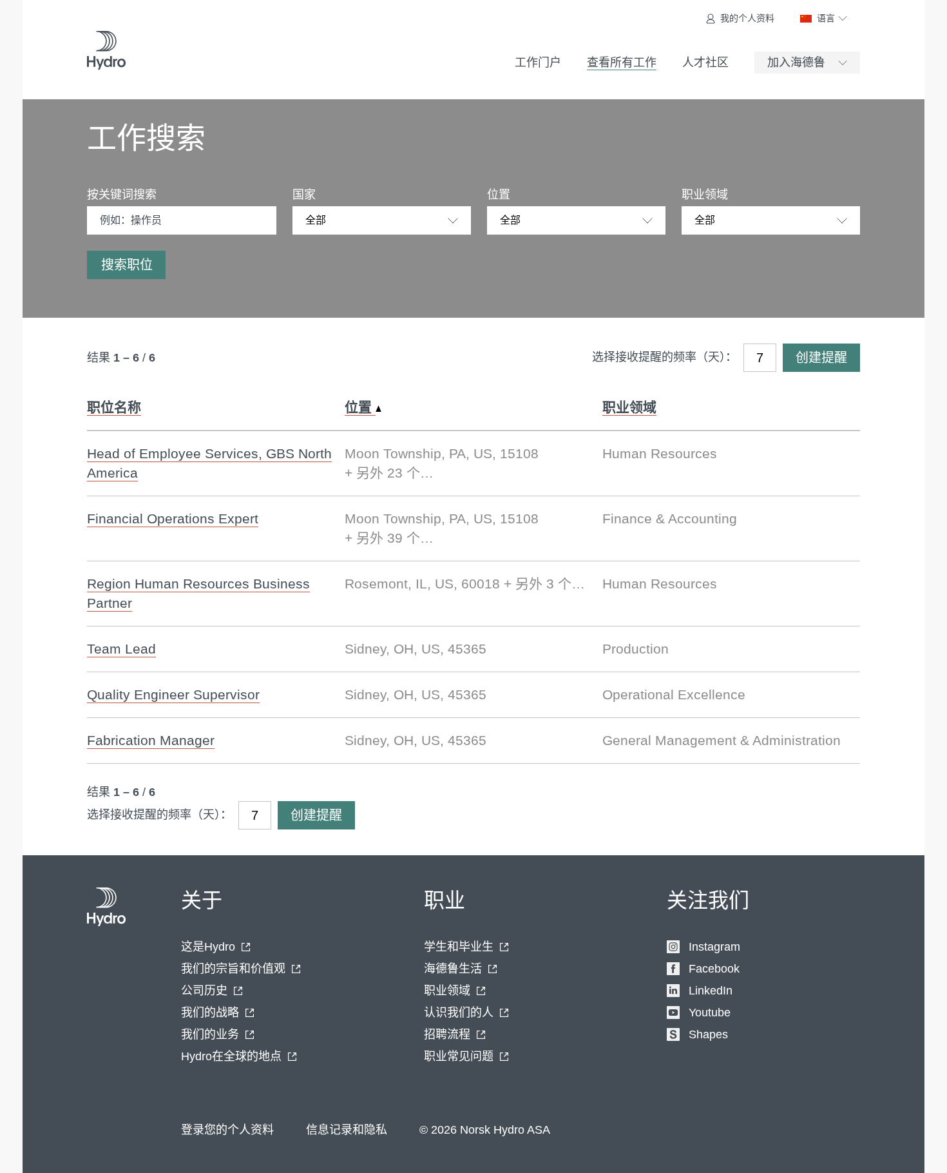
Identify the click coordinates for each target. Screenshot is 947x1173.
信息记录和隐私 (346, 1129)
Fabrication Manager (151, 740)
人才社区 (705, 62)
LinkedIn (710, 990)
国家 (304, 194)
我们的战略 (210, 1012)
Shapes (708, 1034)
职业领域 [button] (629, 407)
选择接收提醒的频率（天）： (664, 357)
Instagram (714, 946)
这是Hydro (208, 946)
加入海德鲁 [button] (796, 62)
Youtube (710, 1012)
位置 (498, 194)
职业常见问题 (458, 1056)
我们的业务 (210, 1034)
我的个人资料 (747, 18)
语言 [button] (826, 18)
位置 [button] (360, 407)
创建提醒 (821, 358)
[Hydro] (106, 50)
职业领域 (705, 194)
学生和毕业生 (458, 946)
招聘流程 (447, 1034)
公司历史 (204, 990)
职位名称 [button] (114, 407)
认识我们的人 (458, 1012)
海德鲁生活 (453, 968)
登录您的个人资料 (227, 1129)
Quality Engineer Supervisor (173, 694)
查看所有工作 (621, 62)
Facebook (714, 968)
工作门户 (538, 62)
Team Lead (121, 648)
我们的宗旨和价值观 (233, 968)
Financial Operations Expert (172, 518)
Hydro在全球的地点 (231, 1056)
